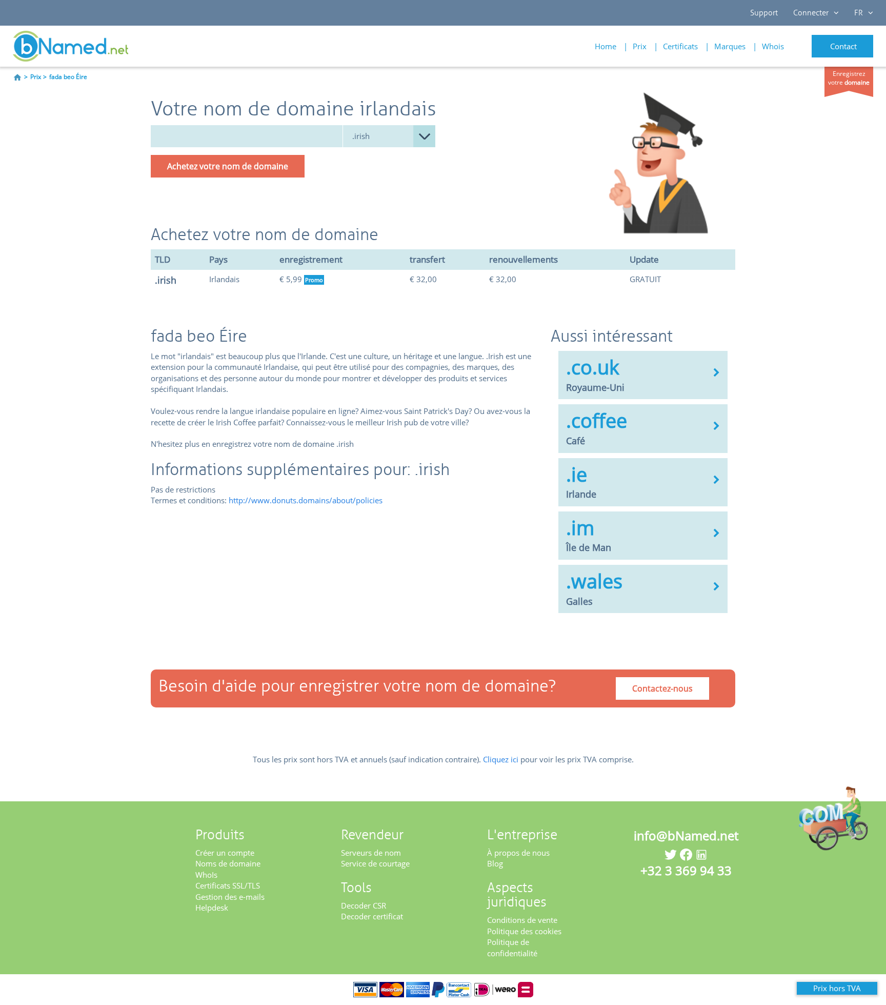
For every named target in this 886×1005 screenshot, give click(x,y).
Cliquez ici (500, 759)
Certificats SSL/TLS (227, 885)
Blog (495, 863)
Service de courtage (375, 863)
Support (764, 12)
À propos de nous (518, 853)
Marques (730, 46)
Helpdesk (211, 907)
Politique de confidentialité (512, 947)
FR (858, 12)
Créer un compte (224, 853)
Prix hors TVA (837, 988)
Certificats (680, 46)
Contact (843, 46)
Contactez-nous (662, 688)
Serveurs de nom (371, 853)
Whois (773, 46)
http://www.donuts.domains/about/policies (305, 500)
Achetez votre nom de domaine (227, 166)
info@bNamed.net (686, 835)
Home (605, 46)
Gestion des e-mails (230, 897)
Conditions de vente (522, 920)
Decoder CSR (363, 905)
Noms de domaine (227, 863)
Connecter (811, 12)
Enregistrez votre (849, 78)
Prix (640, 46)
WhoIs (206, 875)
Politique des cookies (524, 931)
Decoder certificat (372, 916)
